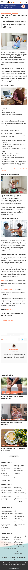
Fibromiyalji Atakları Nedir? (8, 318)
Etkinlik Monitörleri (18, 553)
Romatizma (14, 393)
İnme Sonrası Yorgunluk (6, 490)
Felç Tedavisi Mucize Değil (20, 536)
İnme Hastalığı (4, 544)
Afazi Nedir (3, 515)
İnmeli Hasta (4, 467)
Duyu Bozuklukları (5, 499)
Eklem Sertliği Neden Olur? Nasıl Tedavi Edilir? (12, 398)
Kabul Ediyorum (14, 568)
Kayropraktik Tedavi (6, 289)
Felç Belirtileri (4, 473)
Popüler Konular (6, 393)
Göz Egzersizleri (17, 487)
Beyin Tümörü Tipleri (6, 492)
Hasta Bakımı (4, 465)
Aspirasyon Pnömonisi (19, 492)
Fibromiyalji (8, 13)
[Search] (25, 2)
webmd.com (9, 309)
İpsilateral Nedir (4, 525)
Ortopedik (20, 391)
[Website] (25, 360)
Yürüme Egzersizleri (5, 480)
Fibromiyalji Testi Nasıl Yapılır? (17, 125)
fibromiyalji (10, 333)
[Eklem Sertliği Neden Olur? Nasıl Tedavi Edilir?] (14, 386)
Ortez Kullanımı (17, 490)
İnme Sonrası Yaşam (6, 542)
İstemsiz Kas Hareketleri (7, 529)
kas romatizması (6, 335)
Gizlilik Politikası (23, 566)
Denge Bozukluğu (5, 475)
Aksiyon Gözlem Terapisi (20, 494)
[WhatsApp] (25, 339)
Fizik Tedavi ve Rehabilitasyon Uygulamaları (17, 539)
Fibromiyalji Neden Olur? (8, 320)
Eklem (8, 391)
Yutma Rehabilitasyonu (6, 511)
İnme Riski (16, 496)
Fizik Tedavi (15, 13)
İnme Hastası (4, 516)
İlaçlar (8, 445)
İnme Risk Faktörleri (5, 472)
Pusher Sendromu (18, 513)
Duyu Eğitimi (4, 518)
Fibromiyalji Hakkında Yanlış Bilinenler (11, 424)
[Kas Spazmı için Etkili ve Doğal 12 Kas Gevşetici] (14, 438)
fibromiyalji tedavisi (19, 333)
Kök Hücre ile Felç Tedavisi (7, 513)
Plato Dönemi (4, 496)
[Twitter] (22, 339)
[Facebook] (19, 339)
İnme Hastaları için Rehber (7, 546)
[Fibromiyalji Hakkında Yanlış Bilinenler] (14, 412)
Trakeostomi (17, 473)
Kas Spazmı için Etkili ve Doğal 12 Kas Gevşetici (13, 450)
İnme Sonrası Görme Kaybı (20, 489)
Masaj (2, 280)
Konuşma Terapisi (5, 524)
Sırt (23, 419)
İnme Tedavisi (17, 467)
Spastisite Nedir (5, 527)
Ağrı (3, 13)
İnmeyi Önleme (4, 510)
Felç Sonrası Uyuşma (6, 489)
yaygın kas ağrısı (15, 335)
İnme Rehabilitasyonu (19, 472)
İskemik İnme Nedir (18, 470)
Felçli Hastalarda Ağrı (6, 487)
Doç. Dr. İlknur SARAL (14, 349)
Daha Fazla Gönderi (14, 351)
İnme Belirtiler (17, 468)
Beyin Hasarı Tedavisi (19, 465)
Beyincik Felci (17, 515)
